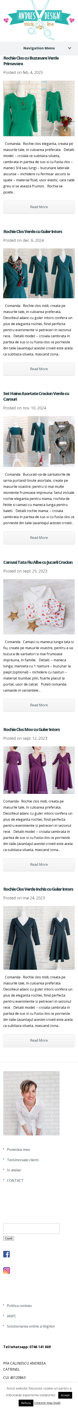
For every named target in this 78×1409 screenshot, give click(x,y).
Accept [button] (65, 1395)
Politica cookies (19, 1305)
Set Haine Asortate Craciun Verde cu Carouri (36, 396)
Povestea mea (18, 1149)
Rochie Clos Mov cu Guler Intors (31, 729)
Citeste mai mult (47, 1403)
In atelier (14, 1170)
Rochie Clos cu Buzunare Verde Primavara (30, 60)
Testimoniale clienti (23, 1160)
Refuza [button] (26, 1403)
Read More (39, 206)
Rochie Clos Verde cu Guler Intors (32, 231)
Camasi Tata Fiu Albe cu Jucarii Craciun (37, 562)
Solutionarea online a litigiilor (31, 1326)
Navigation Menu (39, 48)
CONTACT (15, 1180)
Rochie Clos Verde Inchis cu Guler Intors (38, 889)
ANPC (11, 1316)
